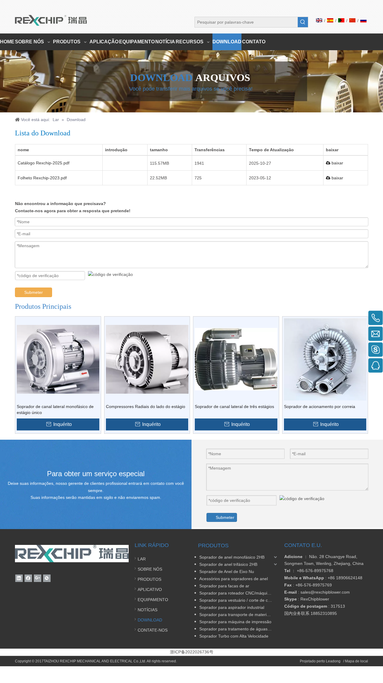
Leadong (333, 661)
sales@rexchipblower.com (325, 592)
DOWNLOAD (150, 620)
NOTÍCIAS (147, 609)
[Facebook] (28, 578)
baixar (336, 163)
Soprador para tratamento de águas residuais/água (238, 629)
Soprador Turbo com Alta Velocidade (233, 636)
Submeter (33, 292)
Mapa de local (356, 661)
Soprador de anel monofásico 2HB (232, 557)
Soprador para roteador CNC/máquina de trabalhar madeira (238, 593)
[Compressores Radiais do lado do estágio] (147, 358)
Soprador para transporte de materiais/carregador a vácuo (238, 614)
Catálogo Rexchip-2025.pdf (43, 163)
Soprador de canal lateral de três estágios (234, 406)
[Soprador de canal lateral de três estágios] (236, 358)
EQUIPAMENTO (153, 599)
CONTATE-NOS (153, 630)
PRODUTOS (149, 579)
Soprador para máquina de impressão (235, 621)
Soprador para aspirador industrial (231, 607)
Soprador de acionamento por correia (319, 406)
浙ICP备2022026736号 (191, 652)
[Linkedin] (19, 578)
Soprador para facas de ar (224, 585)
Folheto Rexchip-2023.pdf (42, 177)
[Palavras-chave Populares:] (303, 22)
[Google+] (37, 578)
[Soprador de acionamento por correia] (325, 358)
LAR (142, 559)
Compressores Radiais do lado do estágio (145, 406)
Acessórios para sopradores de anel (233, 578)
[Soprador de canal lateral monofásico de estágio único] (58, 358)
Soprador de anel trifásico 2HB (228, 564)
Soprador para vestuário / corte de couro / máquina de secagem (238, 600)
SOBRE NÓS (150, 569)
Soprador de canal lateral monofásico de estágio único (55, 409)
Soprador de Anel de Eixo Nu (226, 571)
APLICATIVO (150, 589)
